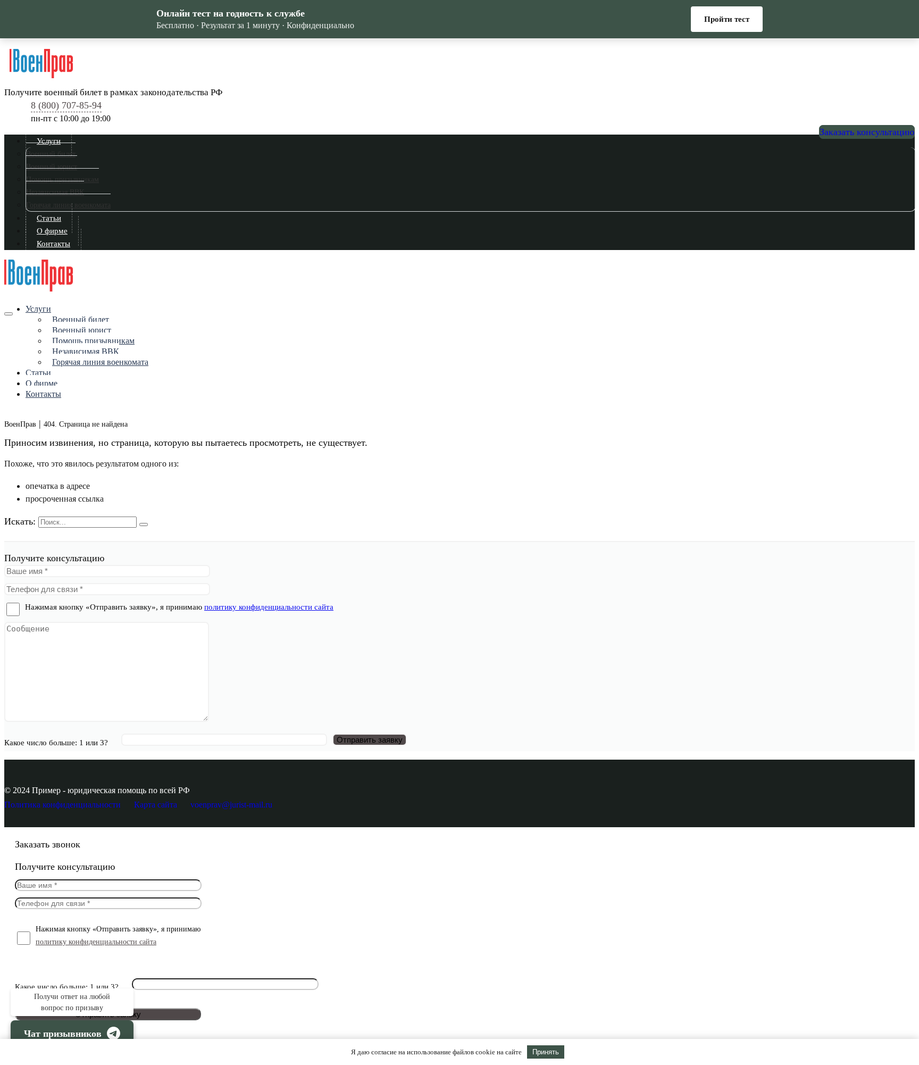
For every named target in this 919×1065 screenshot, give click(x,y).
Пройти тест (726, 19)
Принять (545, 1052)
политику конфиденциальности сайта (268, 607)
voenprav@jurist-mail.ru (231, 804)
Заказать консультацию (867, 132)
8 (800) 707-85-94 (66, 105)
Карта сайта (155, 804)
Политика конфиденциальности (62, 804)
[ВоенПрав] (462, 63)
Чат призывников (63, 1033)
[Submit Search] (143, 524)
